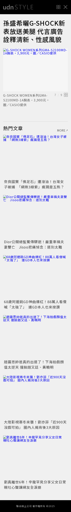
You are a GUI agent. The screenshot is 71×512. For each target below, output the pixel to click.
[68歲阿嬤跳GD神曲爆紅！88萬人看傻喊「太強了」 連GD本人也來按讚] (35, 276)
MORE (61, 130)
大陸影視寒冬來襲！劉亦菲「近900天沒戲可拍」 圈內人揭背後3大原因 (35, 424)
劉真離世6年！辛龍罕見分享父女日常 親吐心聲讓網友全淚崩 (37, 484)
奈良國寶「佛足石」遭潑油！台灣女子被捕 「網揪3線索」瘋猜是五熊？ (34, 184)
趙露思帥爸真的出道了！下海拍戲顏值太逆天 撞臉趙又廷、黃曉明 (34, 364)
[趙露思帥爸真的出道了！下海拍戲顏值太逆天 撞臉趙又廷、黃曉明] (35, 336)
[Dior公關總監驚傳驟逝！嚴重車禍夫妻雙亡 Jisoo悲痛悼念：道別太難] (35, 216)
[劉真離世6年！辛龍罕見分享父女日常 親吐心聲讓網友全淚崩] (35, 457)
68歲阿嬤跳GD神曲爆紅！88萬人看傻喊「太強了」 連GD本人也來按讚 (35, 304)
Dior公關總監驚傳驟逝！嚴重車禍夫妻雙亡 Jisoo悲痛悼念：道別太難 (34, 244)
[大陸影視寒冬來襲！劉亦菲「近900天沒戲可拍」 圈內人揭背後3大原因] (35, 397)
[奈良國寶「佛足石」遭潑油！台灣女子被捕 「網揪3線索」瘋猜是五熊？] (35, 156)
